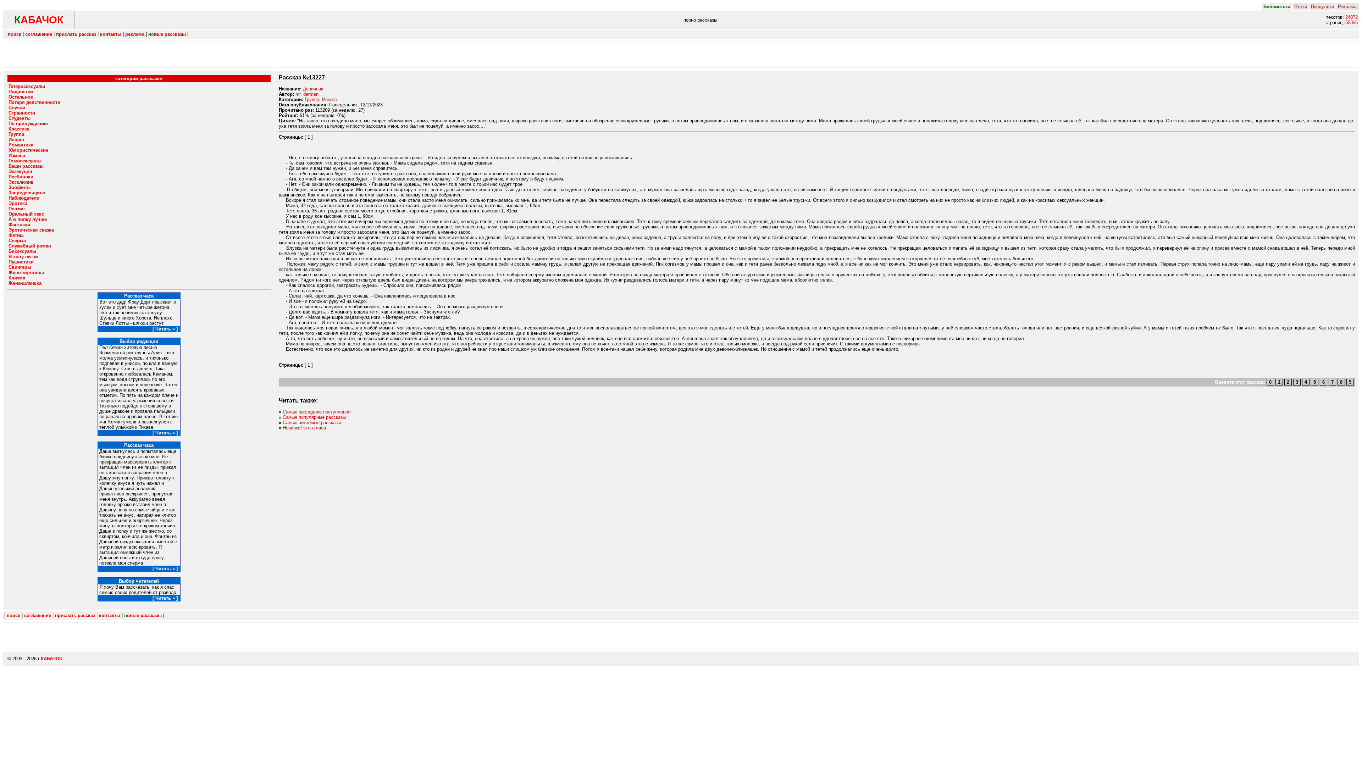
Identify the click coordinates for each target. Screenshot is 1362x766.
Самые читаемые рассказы (312, 422)
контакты (110, 34)
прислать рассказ (76, 34)
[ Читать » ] (165, 329)
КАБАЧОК (51, 658)
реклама (134, 34)
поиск (14, 34)
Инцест (329, 99)
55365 (1351, 22)
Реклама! (1348, 6)
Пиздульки (1322, 6)
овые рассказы (167, 34)
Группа (312, 99)
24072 (1351, 17)
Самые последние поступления (316, 412)
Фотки (1300, 6)
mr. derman (307, 94)
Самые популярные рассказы (314, 417)
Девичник (313, 88)
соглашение (38, 34)
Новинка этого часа (304, 428)
